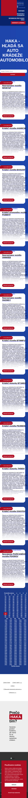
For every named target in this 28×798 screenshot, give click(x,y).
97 (11, 618)
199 (20, 650)
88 (21, 615)
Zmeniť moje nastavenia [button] (14, 792)
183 (15, 645)
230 (25, 659)
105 (25, 620)
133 (15, 629)
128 (15, 628)
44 (13, 604)
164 (20, 639)
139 (20, 631)
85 (9, 615)
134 (20, 629)
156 (6, 637)
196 (6, 650)
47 (25, 604)
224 (20, 658)
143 (15, 632)
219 (20, 656)
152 (10, 636)
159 (20, 637)
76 (21, 612)
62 (13, 609)
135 (25, 629)
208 (15, 653)
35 (25, 601)
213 (15, 655)
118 (15, 625)
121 (6, 626)
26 (13, 599)
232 (10, 661)
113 (15, 623)
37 (9, 602)
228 (15, 659)
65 (25, 609)
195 (25, 648)
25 (9, 599)
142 (10, 632)
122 (10, 626)
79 (9, 613)
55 (9, 607)
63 (17, 609)
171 (6, 642)
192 (10, 648)
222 (10, 658)
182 (10, 645)
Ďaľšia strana (15, 666)
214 (20, 655)
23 (25, 598)
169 (20, 640)
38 (13, 602)
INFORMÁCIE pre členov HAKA (16, 19)
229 (20, 659)
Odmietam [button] (14, 788)
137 (10, 631)
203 (15, 652)
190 (25, 647)
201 (6, 652)
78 (5, 613)
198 (15, 650)
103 (15, 620)
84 (5, 615)
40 (21, 602)
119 (20, 625)
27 (17, 599)
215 (25, 655)
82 (21, 613)
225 (25, 658)
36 (5, 602)
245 (25, 664)
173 (15, 642)
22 (21, 598)
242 (10, 664)
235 (25, 661)
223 (15, 658)
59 (25, 607)
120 (25, 625)
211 (6, 655)
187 (10, 647)
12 (5, 596)
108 (15, 621)
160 (25, 637)
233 (15, 661)
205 (25, 652)
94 (21, 617)
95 (25, 617)
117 (11, 625)
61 (9, 609)
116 (6, 625)
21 (17, 598)
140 (25, 631)
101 (6, 620)
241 (6, 664)
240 (25, 663)
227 (10, 659)
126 (6, 628)
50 (13, 606)
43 (9, 604)
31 (9, 601)
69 (17, 610)
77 (25, 612)
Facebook (22, 7)
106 (6, 621)
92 (13, 617)
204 (20, 652)
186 (6, 647)
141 (6, 632)
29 (25, 599)
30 (5, 601)
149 (20, 634)
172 (10, 642)
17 (25, 596)
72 (5, 612)
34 (21, 601)
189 (20, 647)
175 (25, 642)
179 (20, 644)
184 (20, 645)
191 (6, 648)
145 (25, 632)
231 (6, 661)
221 (6, 658)
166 (6, 640)
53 (25, 606)
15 (17, 596)
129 (20, 628)
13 (9, 596)
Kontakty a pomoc (18, 22)
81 (17, 613)
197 (10, 650)
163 (15, 639)
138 (15, 631)
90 (5, 617)
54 (5, 607)
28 (21, 599)
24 (5, 599)
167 (10, 640)
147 (10, 634)
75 (17, 612)
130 (25, 628)
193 (15, 648)
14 (13, 596)
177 (10, 644)
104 (20, 620)
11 (25, 594)
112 (11, 623)
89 (25, 615)
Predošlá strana (9, 593)
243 (15, 664)
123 (15, 626)
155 (25, 636)
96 (7, 618)
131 (6, 629)
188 (15, 647)
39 (17, 602)
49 (9, 606)
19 (9, 598)
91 (9, 617)
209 (20, 653)
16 (21, 596)
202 (10, 652)
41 (25, 602)
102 (10, 620)
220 (25, 656)
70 (21, 610)
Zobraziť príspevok (8, 116)
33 (17, 601)
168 (15, 640)
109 (20, 621)
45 (17, 604)
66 (5, 610)
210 (25, 653)
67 (9, 610)
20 (13, 598)
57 (17, 607)
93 (17, 617)
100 (23, 618)
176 (6, 644)
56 (13, 607)
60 (5, 609)
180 (25, 644)
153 (15, 636)
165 (25, 639)
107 (11, 621)
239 (20, 663)
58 (21, 607)
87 (17, 615)
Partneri (21, 11)
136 (6, 631)
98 (15, 618)
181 (6, 645)
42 (5, 604)
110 (25, 621)
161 (6, 639)
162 (10, 639)
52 (21, 606)
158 (15, 637)
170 (25, 640)
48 (5, 606)
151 (6, 636)
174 (20, 642)
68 (13, 610)
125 (25, 626)
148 (15, 634)
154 (20, 636)
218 (15, 656)
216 (6, 656)
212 (10, 655)
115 (25, 623)
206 (6, 653)
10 (21, 594)
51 (17, 606)
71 (25, 610)
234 (20, 661)
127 (10, 628)
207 (10, 653)
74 (13, 612)
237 (10, 663)
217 (10, 656)
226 (6, 659)
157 (10, 637)
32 (13, 601)
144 (20, 632)
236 (6, 663)
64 (21, 609)
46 (21, 604)
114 (20, 623)
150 (25, 634)
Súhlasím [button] (14, 784)
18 (5, 598)
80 (13, 613)
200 (25, 650)
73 (9, 612)
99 (19, 618)
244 (20, 664)
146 (6, 634)
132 (10, 629)
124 (20, 626)
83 (25, 613)
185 (25, 645)
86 (13, 615)
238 (15, 663)
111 (6, 623)
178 (15, 644)
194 (20, 648)
